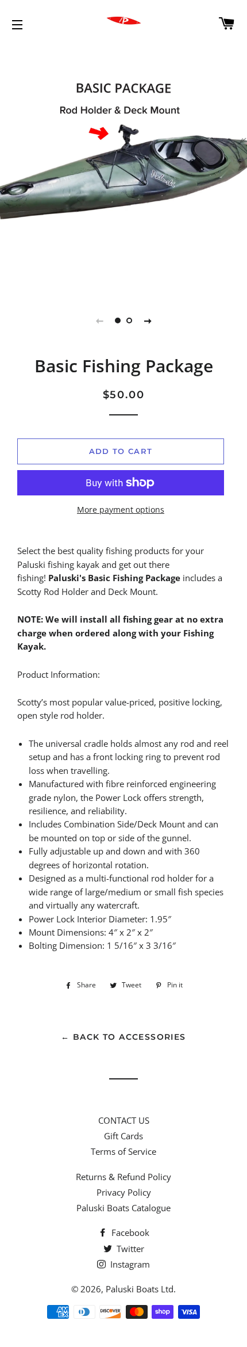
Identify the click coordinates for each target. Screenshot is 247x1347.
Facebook (129, 1232)
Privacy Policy (124, 1192)
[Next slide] (147, 320)
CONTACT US (123, 1120)
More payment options (120, 509)
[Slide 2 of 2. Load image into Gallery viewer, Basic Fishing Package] (129, 320)
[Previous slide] (99, 320)
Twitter (129, 1248)
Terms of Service (123, 1151)
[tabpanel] (123, 169)
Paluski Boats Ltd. (141, 1289)
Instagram (129, 1264)
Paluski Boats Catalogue (123, 1208)
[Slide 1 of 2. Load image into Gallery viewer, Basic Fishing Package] (118, 320)
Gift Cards (123, 1136)
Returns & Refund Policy (123, 1176)
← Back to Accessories (123, 1037)
